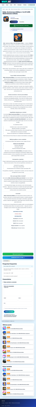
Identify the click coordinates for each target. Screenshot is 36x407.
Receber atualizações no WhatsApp (22, 25)
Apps (7, 4)
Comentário (6, 300)
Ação (11, 4)
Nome (5, 310)
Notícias (24, 4)
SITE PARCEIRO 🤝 (6, 273)
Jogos (3, 4)
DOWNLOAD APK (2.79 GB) (17, 270)
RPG (15, 4)
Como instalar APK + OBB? (8, 285)
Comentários (21, 21)
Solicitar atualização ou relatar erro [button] (8, 333)
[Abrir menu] (33, 2)
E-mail (19, 310)
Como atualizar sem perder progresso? (11, 288)
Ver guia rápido (14, 30)
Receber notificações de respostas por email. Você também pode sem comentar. (10, 328)
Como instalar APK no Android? (9, 278)
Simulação (19, 4)
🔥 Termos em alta (31, 4)
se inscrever (8, 329)
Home (4, 9)
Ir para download (14, 21)
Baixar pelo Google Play (17, 266)
